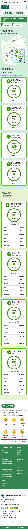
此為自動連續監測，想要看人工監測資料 (13, 19)
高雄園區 (19, 13)
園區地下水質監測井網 (7, 476)
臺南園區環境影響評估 (7, 461)
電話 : (2, 499)
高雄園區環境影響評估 (7, 463)
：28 (14, 218)
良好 (5, 424)
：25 (14, 122)
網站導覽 (5, 508)
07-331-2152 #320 (11, 502)
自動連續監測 (5, 450)
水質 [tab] (17, 25)
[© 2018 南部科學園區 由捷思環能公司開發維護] (9, 2)
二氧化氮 (6, 241)
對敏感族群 (22, 424)
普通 (14, 424)
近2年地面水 (19, 464)
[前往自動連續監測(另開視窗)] (18, 224)
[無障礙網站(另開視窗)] (14, 508)
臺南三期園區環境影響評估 (7, 466)
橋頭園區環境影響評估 (7, 469)
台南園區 (8, 13)
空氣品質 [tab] (6, 25)
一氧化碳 (6, 234)
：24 (14, 94)
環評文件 (19, 450)
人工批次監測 (5, 452)
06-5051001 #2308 (9, 499)
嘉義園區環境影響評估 (7, 474)
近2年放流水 (19, 467)
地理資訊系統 (5, 483)
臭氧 (5, 238)
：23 (14, 177)
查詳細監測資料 (7, 72)
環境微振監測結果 (21, 473)
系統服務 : (4, 502)
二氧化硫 (6, 230)
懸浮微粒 (6, 227)
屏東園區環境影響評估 (7, 472)
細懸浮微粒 (6, 245)
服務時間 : (4, 504)
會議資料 (19, 452)
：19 (14, 267)
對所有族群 (5, 436)
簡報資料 (19, 454)
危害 (22, 436)
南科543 (4, 485)
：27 (14, 316)
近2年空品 (19, 461)
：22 (14, 149)
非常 (14, 436)
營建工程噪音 (20, 470)
